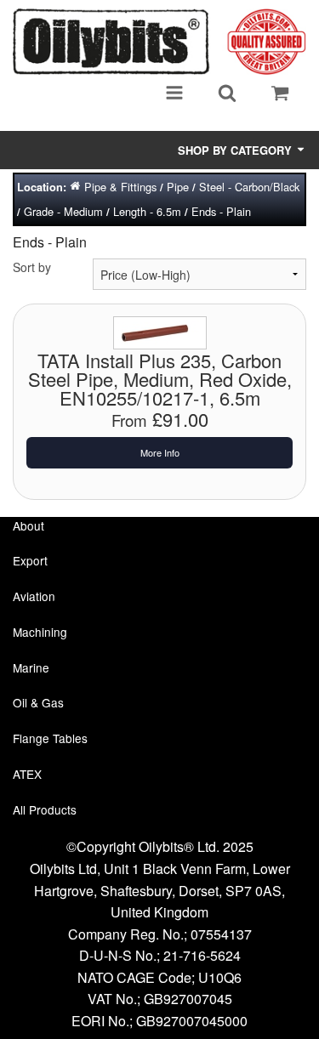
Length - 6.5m (147, 211)
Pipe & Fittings (120, 187)
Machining (40, 631)
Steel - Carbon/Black (249, 187)
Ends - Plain (221, 211)
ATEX (27, 773)
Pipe (178, 187)
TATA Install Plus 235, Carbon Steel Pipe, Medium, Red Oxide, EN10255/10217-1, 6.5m (160, 379)
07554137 (221, 934)
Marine (31, 667)
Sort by (32, 266)
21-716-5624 (202, 955)
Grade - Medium (63, 211)
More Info (159, 452)
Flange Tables (50, 738)
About (28, 525)
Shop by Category (236, 150)
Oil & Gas (38, 702)
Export (30, 560)
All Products (45, 809)
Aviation (34, 596)
